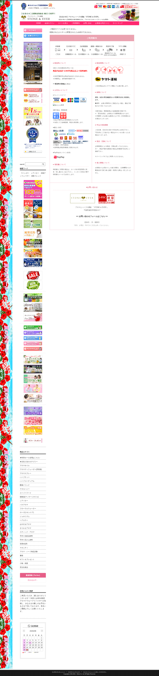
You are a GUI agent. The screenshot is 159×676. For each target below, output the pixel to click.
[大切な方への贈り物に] (33, 440)
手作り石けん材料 (26, 540)
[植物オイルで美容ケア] (33, 262)
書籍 (21, 555)
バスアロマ (24, 505)
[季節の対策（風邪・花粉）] (33, 233)
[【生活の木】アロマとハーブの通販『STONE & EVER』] (39, 20)
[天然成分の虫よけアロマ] (33, 223)
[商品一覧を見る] (33, 51)
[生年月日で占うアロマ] (33, 349)
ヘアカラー (24, 520)
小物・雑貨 (24, 563)
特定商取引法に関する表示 (74, 672)
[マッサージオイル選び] (33, 333)
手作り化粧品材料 (26, 536)
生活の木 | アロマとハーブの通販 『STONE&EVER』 (95, 672)
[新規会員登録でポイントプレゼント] (33, 189)
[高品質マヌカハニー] (33, 253)
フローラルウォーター (28, 508)
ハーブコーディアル (27, 481)
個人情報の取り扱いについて (58, 672)
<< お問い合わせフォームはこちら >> (92, 216)
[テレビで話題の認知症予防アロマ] (33, 209)
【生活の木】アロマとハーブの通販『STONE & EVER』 (79, 17)
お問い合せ (87, 23)
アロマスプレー (25, 473)
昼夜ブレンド (36, 176)
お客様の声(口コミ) (102, 23)
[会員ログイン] (33, 36)
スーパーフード (25, 493)
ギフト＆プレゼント (27, 559)
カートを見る (63, 23)
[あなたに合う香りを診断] (33, 327)
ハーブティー (25, 477)
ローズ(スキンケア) (27, 512)
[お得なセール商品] (33, 275)
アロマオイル (25, 465)
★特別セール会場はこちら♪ (30, 458)
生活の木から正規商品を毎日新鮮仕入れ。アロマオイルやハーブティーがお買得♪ (84, 19)
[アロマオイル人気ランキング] (33, 95)
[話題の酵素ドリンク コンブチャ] (33, 243)
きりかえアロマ (25, 528)
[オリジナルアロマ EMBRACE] (33, 73)
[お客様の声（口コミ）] (33, 116)
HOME (38, 23)
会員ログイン (49, 23)
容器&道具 (23, 544)
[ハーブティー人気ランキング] (33, 101)
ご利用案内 (76, 23)
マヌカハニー (25, 489)
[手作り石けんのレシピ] (33, 343)
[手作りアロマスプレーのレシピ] (33, 338)
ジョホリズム (25, 516)
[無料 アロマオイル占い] (33, 90)
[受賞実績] (33, 138)
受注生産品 (24, 567)
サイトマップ (117, 23)
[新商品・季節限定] (33, 285)
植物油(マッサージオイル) (29, 497)
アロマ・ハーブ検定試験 (29, 552)
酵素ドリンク (25, 485)
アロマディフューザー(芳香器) (31, 469)
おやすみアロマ (25, 524)
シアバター (35, 173)
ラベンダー (25, 173)
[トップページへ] (33, 30)
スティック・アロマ (27, 532)
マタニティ (24, 548)
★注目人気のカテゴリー (29, 462)
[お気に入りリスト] (33, 151)
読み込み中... (33, 580)
